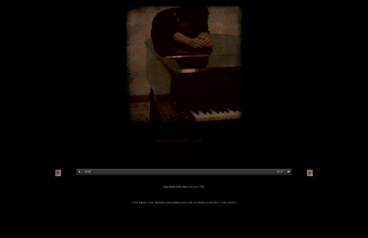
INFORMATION (176, 202)
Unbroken (193, 187)
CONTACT (213, 202)
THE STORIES (196, 202)
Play (79, 172)
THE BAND (139, 202)
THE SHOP (228, 202)
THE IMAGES (156, 202)
